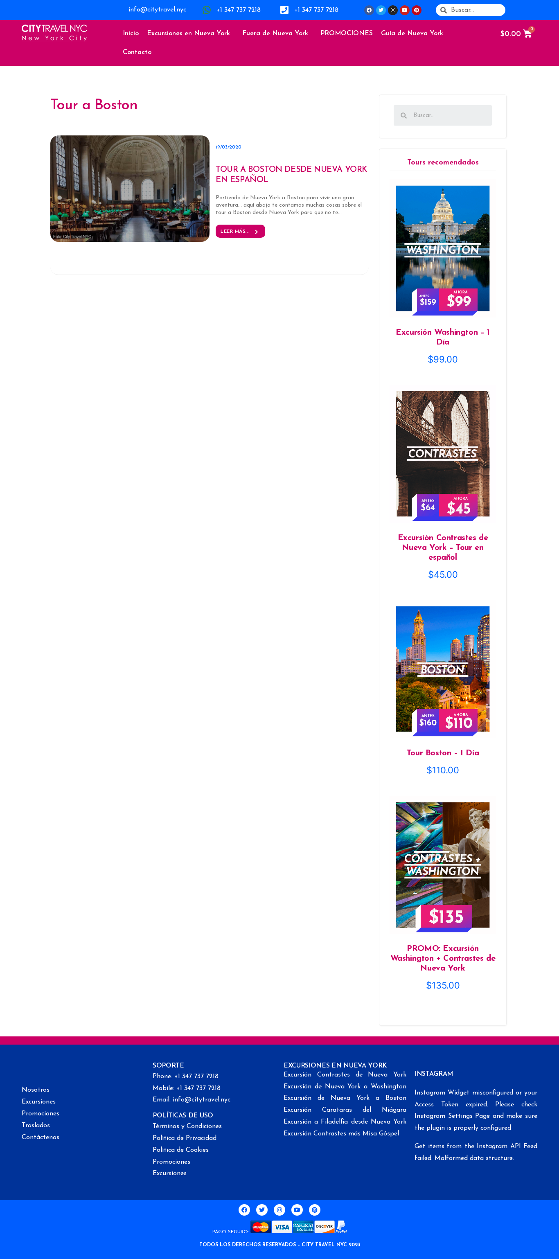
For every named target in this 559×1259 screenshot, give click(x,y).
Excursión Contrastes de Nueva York (345, 1075)
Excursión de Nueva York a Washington (345, 1086)
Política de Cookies (181, 1150)
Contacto (137, 52)
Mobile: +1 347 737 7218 (187, 1088)
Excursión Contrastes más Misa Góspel (341, 1134)
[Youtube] (405, 10)
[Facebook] (369, 10)
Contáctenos (40, 1137)
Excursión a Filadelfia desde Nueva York (345, 1122)
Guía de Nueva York (412, 33)
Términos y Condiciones (187, 1126)
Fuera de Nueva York (275, 33)
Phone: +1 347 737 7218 (186, 1076)
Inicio (131, 33)
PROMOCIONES (346, 33)
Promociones (40, 1113)
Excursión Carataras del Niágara (345, 1110)
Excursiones (39, 1102)
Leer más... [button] (235, 231)
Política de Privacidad (184, 1138)
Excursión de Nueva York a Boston (345, 1098)
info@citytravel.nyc (157, 10)
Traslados (36, 1125)
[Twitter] (381, 10)
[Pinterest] (417, 10)
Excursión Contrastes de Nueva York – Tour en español (443, 548)
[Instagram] (393, 10)
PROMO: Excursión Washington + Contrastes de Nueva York (443, 959)
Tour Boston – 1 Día (443, 753)
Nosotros (36, 1090)
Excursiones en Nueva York (188, 33)
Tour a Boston (93, 106)
